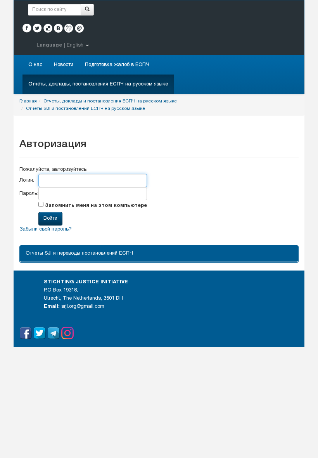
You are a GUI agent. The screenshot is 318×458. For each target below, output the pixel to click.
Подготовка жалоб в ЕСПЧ (117, 64)
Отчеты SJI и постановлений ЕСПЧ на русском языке (85, 108)
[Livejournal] (68, 28)
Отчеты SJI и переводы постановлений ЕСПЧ (79, 253)
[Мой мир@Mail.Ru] (79, 28)
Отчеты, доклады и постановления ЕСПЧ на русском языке (110, 101)
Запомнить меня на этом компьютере (95, 205)
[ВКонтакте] (58, 28)
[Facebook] (26, 28)
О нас (35, 64)
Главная (28, 101)
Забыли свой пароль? (45, 229)
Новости (63, 64)
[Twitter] (37, 28)
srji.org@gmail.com (82, 306)
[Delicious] (47, 28)
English (75, 45)
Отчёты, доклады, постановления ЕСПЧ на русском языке (98, 84)
